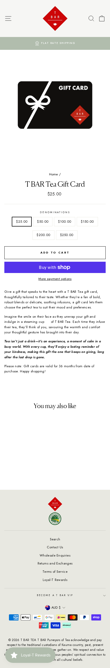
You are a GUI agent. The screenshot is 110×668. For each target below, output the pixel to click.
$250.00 (66, 234)
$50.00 (42, 221)
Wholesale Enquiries (55, 555)
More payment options (54, 278)
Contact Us (55, 547)
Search (55, 539)
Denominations (55, 212)
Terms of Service (55, 571)
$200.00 (43, 234)
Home (53, 174)
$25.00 (21, 221)
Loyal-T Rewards (55, 579)
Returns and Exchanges (55, 563)
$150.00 (87, 221)
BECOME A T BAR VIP (55, 595)
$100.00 (64, 221)
